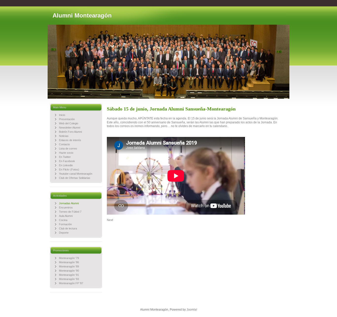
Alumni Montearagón (82, 15)
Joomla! (192, 309)
